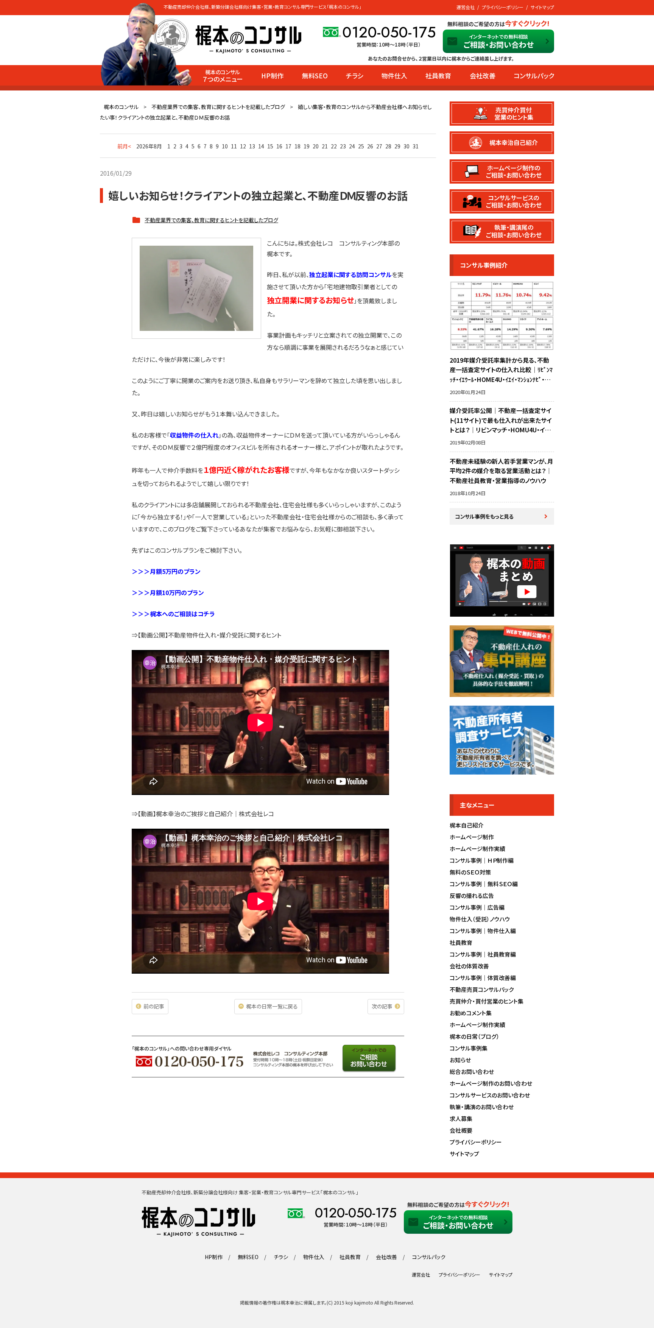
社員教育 (438, 75)
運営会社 (465, 7)
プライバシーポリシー (502, 7)
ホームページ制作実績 (477, 849)
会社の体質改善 (469, 966)
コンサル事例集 (468, 1048)
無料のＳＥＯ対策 (470, 872)
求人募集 (461, 1118)
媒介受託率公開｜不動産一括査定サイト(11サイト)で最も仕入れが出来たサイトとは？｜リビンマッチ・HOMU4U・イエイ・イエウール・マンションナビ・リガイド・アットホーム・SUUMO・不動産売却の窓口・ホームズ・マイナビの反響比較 (501, 434)
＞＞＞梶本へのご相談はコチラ (173, 613)
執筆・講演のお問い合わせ (482, 1107)
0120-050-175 (389, 32)
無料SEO (315, 75)
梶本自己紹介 (467, 825)
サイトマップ (542, 7)
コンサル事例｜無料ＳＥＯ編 (484, 884)
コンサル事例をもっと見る (484, 516)
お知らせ (460, 1060)
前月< (124, 146)
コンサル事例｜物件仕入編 (483, 931)
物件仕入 (394, 75)
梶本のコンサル (121, 107)
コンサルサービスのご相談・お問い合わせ (514, 201)
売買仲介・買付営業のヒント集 (486, 1001)
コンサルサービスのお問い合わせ (490, 1095)
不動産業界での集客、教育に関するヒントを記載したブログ (218, 107)
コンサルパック (534, 75)
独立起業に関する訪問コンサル (350, 274)
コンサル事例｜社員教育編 (483, 954)
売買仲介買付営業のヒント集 (513, 113)
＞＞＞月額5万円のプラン (166, 571)
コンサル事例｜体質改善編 (483, 978)
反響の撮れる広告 (472, 895)
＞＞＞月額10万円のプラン (168, 592)
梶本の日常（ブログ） (475, 1036)
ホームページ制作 (472, 837)
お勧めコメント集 (471, 1013)
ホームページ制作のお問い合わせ (491, 1083)
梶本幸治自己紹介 (513, 142)
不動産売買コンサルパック (482, 989)
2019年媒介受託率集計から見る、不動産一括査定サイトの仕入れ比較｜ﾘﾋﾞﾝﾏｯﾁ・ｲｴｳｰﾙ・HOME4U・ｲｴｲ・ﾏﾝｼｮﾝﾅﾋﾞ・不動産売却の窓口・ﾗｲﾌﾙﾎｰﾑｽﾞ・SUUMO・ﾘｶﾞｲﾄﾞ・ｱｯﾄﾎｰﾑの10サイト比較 (501, 379)
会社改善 (482, 75)
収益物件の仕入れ (194, 435)
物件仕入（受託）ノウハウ (480, 919)
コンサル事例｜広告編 (477, 907)
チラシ (354, 75)
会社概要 (461, 1130)
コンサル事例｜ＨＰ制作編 (482, 860)
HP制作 (272, 75)
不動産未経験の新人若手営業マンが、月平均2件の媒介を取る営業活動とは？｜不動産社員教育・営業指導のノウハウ (501, 471)
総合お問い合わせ (472, 1071)
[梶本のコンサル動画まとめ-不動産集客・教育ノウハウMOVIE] (502, 612)
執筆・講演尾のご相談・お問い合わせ (514, 231)
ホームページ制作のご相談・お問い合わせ (514, 171)
